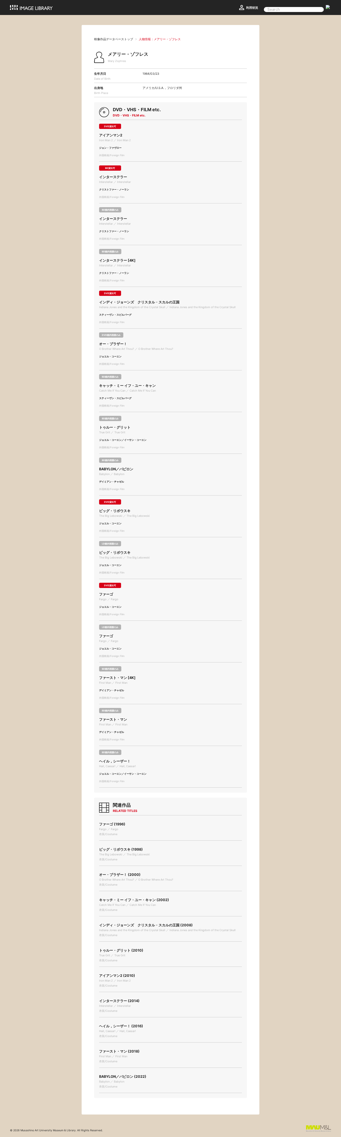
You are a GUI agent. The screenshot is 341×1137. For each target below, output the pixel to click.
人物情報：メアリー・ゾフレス (160, 39)
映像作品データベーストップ (113, 39)
